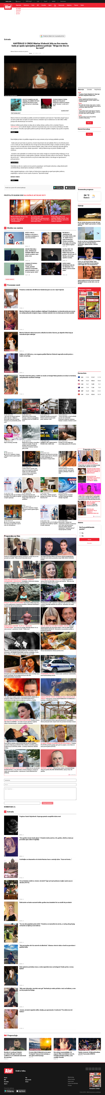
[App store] (70, 187)
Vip (55, 5)
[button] (46, 53)
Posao (70, 1085)
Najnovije (18, 5)
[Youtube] (96, 1069)
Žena (26, 1081)
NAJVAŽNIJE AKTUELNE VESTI (35, 195)
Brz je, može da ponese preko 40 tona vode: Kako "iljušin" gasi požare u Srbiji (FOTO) (89, 224)
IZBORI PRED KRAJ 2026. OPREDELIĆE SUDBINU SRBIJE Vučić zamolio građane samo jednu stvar (32, 252)
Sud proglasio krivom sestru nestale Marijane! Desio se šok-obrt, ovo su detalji (89, 282)
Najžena (69, 5)
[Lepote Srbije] (29, 1)
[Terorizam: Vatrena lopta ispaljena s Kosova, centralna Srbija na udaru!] (89, 304)
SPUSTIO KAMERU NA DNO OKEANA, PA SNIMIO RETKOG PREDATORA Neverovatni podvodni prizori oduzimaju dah (31, 102)
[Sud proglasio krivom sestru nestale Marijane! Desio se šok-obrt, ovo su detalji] (89, 272)
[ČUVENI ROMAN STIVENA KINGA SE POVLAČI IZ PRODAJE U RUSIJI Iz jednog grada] (46, 104)
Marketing (71, 1077)
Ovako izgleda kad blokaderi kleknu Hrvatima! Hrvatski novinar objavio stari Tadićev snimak (89, 100)
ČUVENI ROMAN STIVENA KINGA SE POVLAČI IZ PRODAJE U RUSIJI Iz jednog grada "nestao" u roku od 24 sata (61, 102)
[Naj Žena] (37, 1)
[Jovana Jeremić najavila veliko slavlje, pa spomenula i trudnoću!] (11, 1019)
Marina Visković (10, 279)
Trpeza (76, 5)
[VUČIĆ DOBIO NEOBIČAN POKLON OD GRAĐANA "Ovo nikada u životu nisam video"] (51, 269)
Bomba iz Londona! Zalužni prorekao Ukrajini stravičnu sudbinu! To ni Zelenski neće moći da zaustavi (15, 1054)
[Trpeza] (45, 1)
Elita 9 (18, 13)
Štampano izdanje (85, 289)
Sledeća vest (65, 110)
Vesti (33, 5)
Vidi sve (89, 122)
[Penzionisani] (63, 1)
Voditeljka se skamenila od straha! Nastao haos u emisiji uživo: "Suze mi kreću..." (45, 859)
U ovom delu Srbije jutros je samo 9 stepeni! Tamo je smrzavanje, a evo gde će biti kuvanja (40, 1053)
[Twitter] (99, 1069)
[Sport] (54, 1)
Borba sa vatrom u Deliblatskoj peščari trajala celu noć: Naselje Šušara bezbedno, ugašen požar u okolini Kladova (89, 243)
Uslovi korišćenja (73, 1083)
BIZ (38, 5)
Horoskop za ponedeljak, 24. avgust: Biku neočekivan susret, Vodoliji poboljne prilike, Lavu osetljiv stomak (64, 1054)
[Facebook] (87, 1069)
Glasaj (89, 539)
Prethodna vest (16, 113)
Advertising (71, 1079)
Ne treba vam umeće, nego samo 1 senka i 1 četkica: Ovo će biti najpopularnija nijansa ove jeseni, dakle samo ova (90, 106)
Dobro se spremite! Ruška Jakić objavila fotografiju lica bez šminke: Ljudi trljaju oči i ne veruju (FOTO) (88, 263)
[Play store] (58, 187)
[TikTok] (93, 1069)
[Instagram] (90, 1069)
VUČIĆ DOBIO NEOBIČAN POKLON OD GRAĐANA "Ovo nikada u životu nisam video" (68, 267)
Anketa (80, 522)
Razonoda (61, 5)
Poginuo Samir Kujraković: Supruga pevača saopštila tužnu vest (40, 816)
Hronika (44, 5)
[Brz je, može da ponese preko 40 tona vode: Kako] (89, 214)
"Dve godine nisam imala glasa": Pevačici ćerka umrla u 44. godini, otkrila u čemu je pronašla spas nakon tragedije (89, 112)
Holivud (18, 10)
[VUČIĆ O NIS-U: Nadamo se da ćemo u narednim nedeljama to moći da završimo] (14, 238)
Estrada (18, 8)
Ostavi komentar (47, 803)
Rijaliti (18, 12)
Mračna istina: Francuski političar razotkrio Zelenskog (87, 117)
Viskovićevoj (15, 127)
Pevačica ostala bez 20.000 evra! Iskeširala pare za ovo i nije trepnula (41, 290)
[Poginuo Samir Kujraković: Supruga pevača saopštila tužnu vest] (11, 825)
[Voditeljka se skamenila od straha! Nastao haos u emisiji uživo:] (11, 868)
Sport (50, 5)
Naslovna (26, 5)
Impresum (71, 1081)
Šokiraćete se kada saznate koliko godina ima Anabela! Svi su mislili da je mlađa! (45, 902)
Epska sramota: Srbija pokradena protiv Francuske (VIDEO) (89, 1053)
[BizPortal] (18, 1)
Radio (82, 5)
